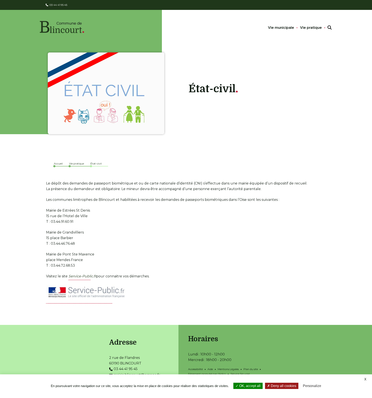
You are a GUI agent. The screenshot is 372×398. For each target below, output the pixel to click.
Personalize (312, 386)
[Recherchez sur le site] (326, 28)
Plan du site (250, 369)
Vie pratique (311, 28)
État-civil (96, 163)
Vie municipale (281, 28)
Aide (210, 369)
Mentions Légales (228, 369)
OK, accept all (249, 386)
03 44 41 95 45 (58, 4)
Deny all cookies (283, 386)
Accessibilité (195, 369)
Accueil (58, 163)
